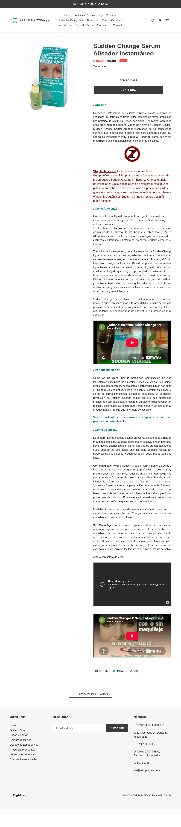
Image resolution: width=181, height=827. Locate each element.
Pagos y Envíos (19, 734)
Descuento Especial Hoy (24, 744)
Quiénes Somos (19, 730)
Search (14, 725)
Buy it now (128, 90)
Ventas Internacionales (23, 754)
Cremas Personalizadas (24, 759)
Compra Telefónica (20, 739)
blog (124, 421)
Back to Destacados (93, 693)
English (17, 795)
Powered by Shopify (161, 795)
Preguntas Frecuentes (22, 749)
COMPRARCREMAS (141, 795)
